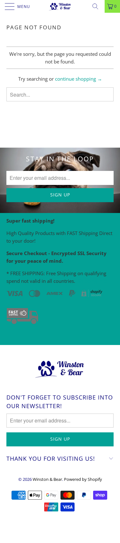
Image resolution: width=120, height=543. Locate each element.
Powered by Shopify (83, 479)
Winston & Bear (47, 479)
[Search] (97, 6)
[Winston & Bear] (60, 6)
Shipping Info (92, 281)
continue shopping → (78, 79)
